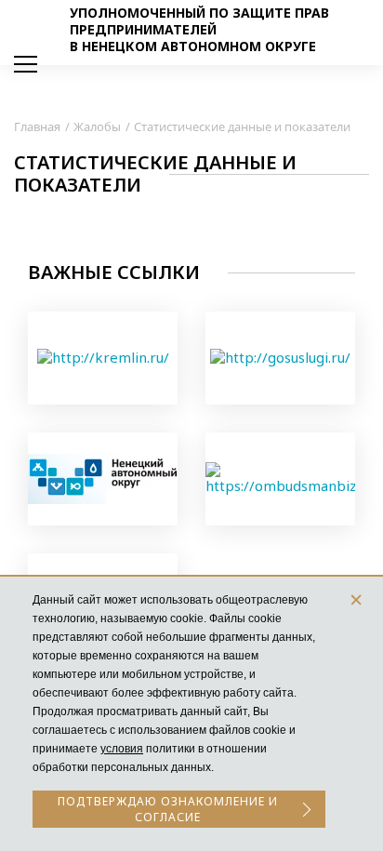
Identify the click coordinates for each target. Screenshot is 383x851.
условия (121, 748)
